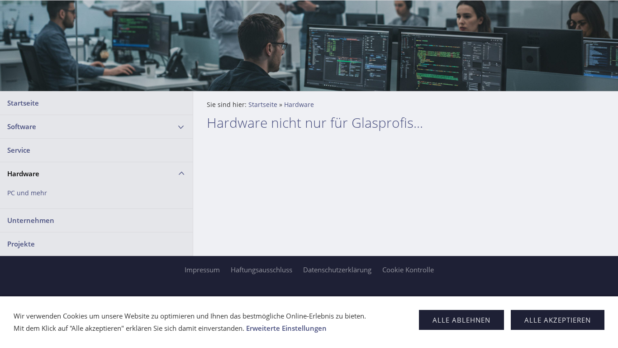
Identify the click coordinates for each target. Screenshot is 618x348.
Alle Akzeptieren (557, 319)
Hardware (23, 173)
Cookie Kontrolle (408, 269)
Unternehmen (30, 220)
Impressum (202, 269)
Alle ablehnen (461, 319)
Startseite (23, 102)
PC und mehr (27, 193)
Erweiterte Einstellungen (286, 328)
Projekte (21, 243)
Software (21, 126)
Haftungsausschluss (261, 269)
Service (18, 150)
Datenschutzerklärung (337, 269)
